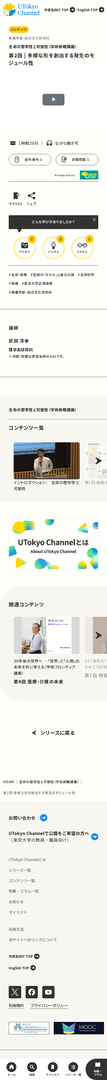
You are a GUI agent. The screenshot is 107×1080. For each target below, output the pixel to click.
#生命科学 (86, 274)
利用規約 (16, 1005)
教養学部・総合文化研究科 (29, 38)
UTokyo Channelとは (27, 859)
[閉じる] (94, 219)
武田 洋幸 (19, 341)
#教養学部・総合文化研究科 (30, 292)
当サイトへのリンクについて (33, 939)
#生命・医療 (18, 274)
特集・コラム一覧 (24, 891)
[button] (25, 248)
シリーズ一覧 (20, 870)
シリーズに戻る (57, 732)
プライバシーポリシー (49, 1005)
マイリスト (18, 912)
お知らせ (16, 901)
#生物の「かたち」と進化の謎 (52, 274)
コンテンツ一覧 (22, 880)
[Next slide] (99, 460)
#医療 (13, 283)
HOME (8, 781)
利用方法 (16, 929)
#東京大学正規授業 (37, 283)
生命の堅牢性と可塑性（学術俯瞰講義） (43, 46)
